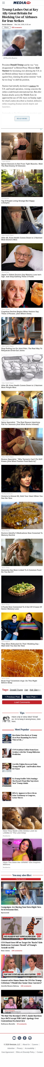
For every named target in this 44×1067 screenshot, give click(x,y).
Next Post (31, 697)
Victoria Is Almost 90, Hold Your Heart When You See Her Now (22, 497)
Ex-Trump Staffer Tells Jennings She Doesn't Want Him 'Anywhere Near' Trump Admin (25, 780)
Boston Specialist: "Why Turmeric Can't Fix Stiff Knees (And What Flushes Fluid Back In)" (21, 460)
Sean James (5, 950)
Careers (35, 1044)
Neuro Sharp (5, 309)
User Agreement (7, 1052)
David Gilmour (7, 24)
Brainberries (5, 198)
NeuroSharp (5, 272)
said (39, 112)
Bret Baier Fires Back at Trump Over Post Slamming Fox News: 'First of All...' (24, 737)
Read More (22, 118)
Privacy (20, 1048)
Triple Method (6, 161)
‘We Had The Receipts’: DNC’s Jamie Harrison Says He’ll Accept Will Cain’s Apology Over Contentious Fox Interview (21, 1018)
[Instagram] (30, 1038)
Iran (26, 690)
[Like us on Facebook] (24, 1038)
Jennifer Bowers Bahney (10, 986)
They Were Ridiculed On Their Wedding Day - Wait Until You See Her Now (20, 645)
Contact (40, 1052)
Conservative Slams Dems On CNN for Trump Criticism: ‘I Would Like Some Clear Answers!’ (21, 981)
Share (6, 27)
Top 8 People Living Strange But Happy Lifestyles (17, 202)
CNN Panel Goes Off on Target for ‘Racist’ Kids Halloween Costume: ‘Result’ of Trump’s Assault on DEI (21, 945)
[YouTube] (14, 1038)
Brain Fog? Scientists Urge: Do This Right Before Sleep (19, 682)
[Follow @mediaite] (19, 1038)
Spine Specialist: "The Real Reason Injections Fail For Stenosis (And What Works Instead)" (20, 423)
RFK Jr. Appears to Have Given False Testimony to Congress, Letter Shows (24, 795)
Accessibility (29, 1048)
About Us (26, 1044)
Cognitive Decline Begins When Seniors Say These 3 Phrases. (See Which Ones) (20, 313)
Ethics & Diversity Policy (25, 1052)
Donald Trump (16, 690)
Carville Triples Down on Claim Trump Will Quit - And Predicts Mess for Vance (26, 766)
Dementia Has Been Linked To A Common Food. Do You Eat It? (21, 571)
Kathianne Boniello (8, 1024)
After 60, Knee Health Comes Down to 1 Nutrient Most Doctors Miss (21, 239)
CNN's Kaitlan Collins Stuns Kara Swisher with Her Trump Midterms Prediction (26, 752)
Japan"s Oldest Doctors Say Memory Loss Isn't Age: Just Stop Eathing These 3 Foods (21, 276)
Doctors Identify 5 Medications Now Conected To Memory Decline (22, 534)
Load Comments (22, 702)
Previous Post (13, 697)
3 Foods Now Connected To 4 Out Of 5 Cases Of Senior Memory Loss (21, 608)
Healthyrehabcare (7, 494)
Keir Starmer (35, 690)
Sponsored (5, 913)
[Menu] (4, 2)
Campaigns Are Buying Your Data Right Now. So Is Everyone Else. (21, 908)
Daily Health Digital (7, 235)
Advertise (11, 1048)
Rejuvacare (5, 420)
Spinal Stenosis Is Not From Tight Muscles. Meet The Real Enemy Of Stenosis (22, 165)
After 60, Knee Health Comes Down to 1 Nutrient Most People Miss (21, 386)
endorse (32, 85)
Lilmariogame (6, 641)
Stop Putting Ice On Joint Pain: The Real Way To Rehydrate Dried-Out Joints (21, 350)
